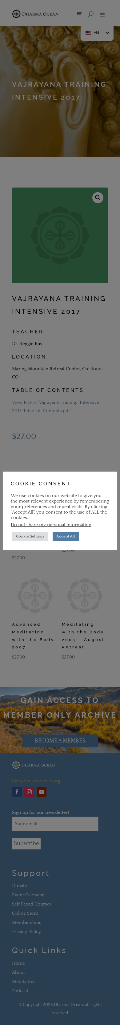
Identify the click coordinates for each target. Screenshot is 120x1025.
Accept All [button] (65, 536)
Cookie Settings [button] (30, 536)
